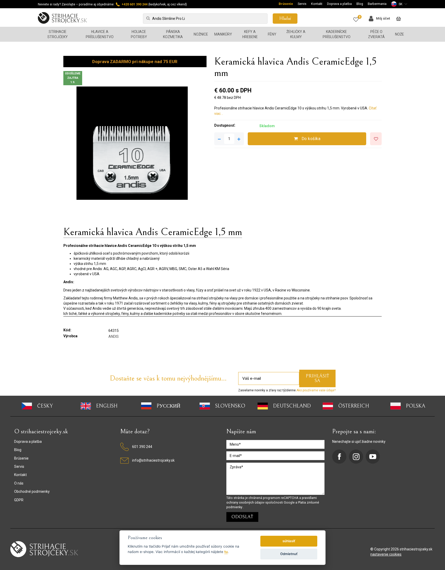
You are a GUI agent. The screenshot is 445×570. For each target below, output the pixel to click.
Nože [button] (399, 34)
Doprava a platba (339, 4)
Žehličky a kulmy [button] (295, 34)
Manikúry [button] (223, 34)
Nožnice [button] (201, 34)
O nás (18, 483)
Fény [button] (272, 34)
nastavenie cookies (385, 554)
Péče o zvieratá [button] (376, 34)
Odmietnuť (288, 554)
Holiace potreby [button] (139, 34)
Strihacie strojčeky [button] (57, 34)
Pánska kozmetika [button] (173, 34)
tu (226, 552)
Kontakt (316, 4)
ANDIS (113, 336)
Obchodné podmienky (32, 491)
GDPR (18, 500)
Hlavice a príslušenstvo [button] (100, 34)
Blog (359, 4)
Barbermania (377, 4)
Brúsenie (286, 4)
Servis (302, 4)
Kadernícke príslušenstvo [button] (336, 34)
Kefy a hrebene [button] (250, 34)
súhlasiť (289, 541)
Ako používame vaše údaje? (316, 390)
